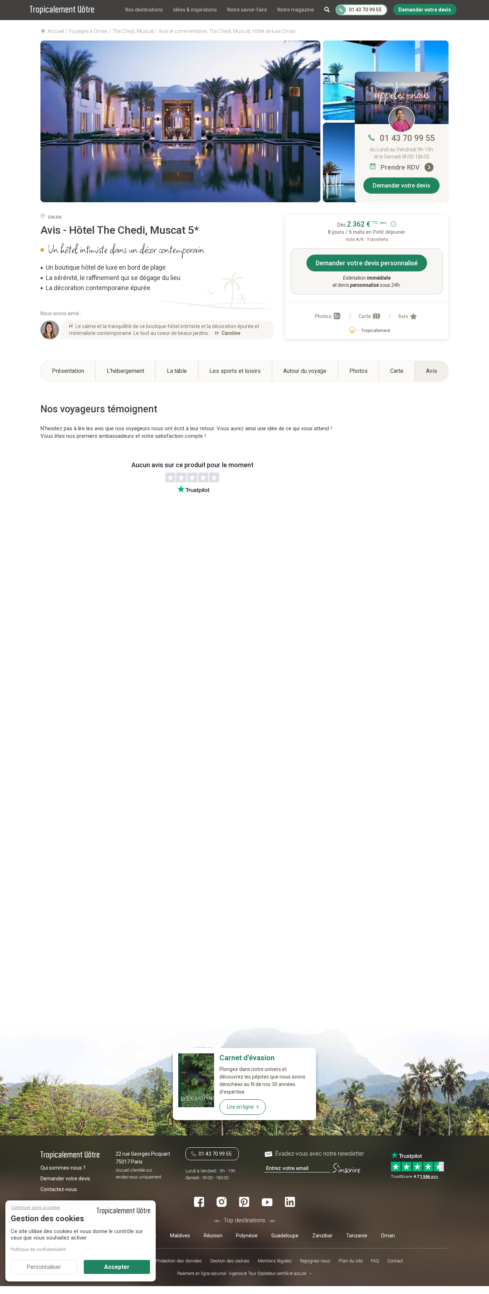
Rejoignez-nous (315, 1260)
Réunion (213, 1235)
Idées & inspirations (195, 10)
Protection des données (179, 1260)
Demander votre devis (401, 185)
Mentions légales (275, 1260)
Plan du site (351, 1260)
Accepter (117, 1267)
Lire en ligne (240, 1107)
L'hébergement (125, 371)
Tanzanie (356, 1235)
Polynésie (247, 1235)
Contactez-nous (58, 1189)
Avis (403, 316)
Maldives (180, 1235)
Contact (395, 1260)
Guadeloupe (285, 1235)
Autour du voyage (304, 371)
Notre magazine (295, 10)
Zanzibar (322, 1235)
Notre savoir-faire (247, 10)
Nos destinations (144, 10)
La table (177, 371)
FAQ (375, 1260)
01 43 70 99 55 (407, 138)
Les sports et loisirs (235, 371)
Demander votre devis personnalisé (367, 263)
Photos (324, 316)
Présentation (68, 371)
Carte (365, 316)
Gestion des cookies (230, 1260)
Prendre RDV (401, 167)
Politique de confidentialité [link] (38, 1249)
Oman (388, 1235)
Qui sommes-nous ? (63, 1167)
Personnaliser (44, 1267)
